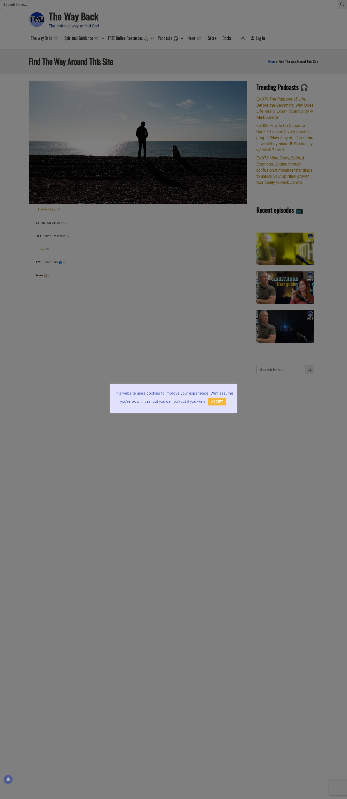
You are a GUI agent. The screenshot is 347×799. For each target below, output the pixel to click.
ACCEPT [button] (217, 401)
